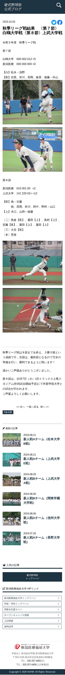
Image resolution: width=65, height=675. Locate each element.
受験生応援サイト (13, 609)
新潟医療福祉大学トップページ (20, 598)
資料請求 (8, 626)
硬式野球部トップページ (32, 577)
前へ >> (44, 406)
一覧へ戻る (33, 406)
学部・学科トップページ (16, 603)
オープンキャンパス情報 (16, 615)
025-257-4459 (29, 664)
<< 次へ (20, 406)
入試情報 (8, 621)
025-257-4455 (34, 661)
